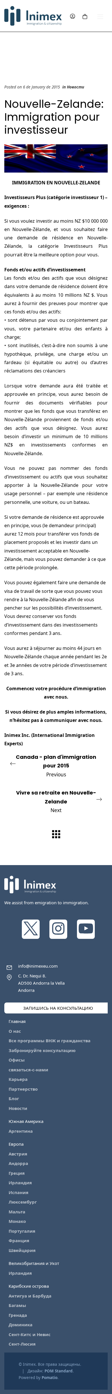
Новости (75, 87)
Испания (18, 1192)
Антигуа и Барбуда (30, 1296)
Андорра (18, 1163)
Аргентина (21, 1131)
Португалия (22, 1231)
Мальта (17, 1212)
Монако (17, 1221)
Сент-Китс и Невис (30, 1334)
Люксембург (23, 1202)
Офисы (17, 1060)
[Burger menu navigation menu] (100, 16)
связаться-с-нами (28, 1070)
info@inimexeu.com (38, 966)
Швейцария (22, 1250)
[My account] (72, 16)
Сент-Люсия (22, 1344)
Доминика (20, 1324)
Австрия (18, 1154)
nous (61, 697)
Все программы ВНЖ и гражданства (49, 1040)
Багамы (17, 1305)
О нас (15, 1031)
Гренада (18, 1315)
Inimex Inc (16, 735)
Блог (14, 1098)
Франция (19, 1240)
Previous (56, 765)
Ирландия (20, 1182)
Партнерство (23, 1089)
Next (56, 801)
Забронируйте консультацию (42, 1050)
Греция (17, 1173)
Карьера (18, 1079)
